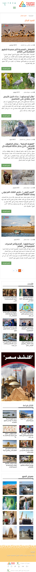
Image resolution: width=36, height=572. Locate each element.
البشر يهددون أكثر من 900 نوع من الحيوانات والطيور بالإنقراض (26, 465)
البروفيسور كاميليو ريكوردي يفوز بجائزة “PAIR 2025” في (26, 299)
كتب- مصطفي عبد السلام (26, 139)
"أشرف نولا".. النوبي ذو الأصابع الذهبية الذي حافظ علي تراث (26, 435)
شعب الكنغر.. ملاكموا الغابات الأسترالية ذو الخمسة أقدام (11, 465)
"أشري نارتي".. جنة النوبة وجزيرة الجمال (26, 420)
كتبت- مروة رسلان (28, 92)
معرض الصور (27, 476)
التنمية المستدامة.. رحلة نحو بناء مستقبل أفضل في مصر (26, 314)
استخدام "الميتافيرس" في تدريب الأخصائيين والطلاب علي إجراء (10, 344)
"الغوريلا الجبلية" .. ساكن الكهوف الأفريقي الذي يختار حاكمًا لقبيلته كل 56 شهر (18, 146)
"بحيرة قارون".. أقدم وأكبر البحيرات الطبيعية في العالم (20, 245)
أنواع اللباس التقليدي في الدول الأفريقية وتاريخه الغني (10, 299)
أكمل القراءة (6, 68)
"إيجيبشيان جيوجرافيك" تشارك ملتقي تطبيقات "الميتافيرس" (27, 329)
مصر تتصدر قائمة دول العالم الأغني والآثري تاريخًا (10, 449)
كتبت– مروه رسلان (28, 188)
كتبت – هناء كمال (28, 239)
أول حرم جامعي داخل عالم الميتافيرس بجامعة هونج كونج (10, 329)
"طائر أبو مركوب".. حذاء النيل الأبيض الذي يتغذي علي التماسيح (19, 98)
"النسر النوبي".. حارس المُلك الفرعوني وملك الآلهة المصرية (18, 193)
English (4, 3)
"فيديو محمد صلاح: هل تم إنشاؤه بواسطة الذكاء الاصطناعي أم (10, 314)
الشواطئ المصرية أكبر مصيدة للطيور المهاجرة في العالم (18, 50)
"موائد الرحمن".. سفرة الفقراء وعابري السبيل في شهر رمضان (26, 450)
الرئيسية (31, 16)
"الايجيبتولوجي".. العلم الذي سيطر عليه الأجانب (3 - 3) (10, 435)
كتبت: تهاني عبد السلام (27, 45)
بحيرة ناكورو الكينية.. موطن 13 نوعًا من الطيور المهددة (10, 420)
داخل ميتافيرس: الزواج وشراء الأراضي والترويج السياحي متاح (27, 344)
